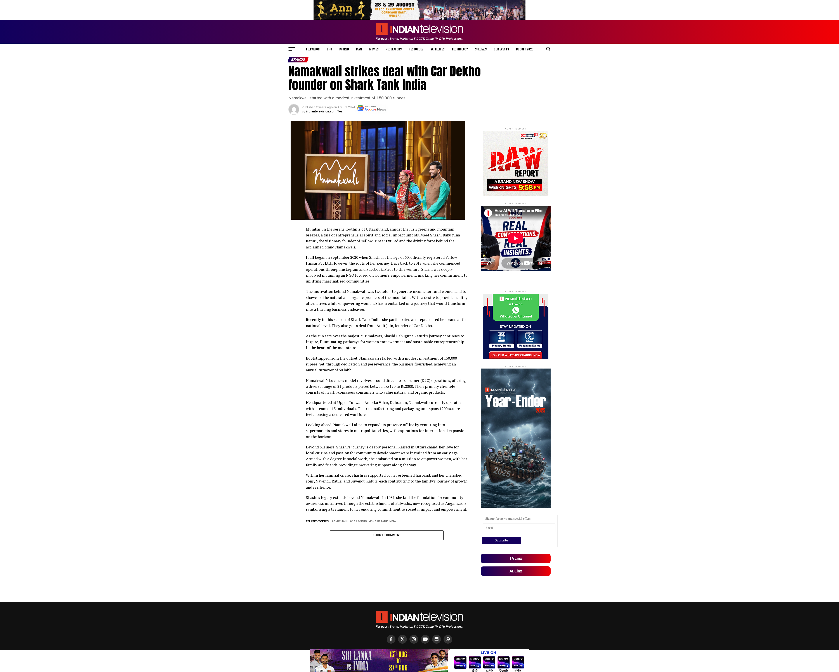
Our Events (501, 49)
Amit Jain (340, 521)
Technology (460, 49)
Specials (481, 49)
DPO (329, 49)
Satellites (437, 49)
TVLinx (515, 558)
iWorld (344, 49)
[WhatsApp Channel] (448, 639)
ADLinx (516, 571)
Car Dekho (359, 521)
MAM (359, 49)
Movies (373, 49)
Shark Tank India (383, 521)
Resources (416, 49)
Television (313, 49)
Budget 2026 (524, 49)
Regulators (394, 49)
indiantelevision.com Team (325, 111)
